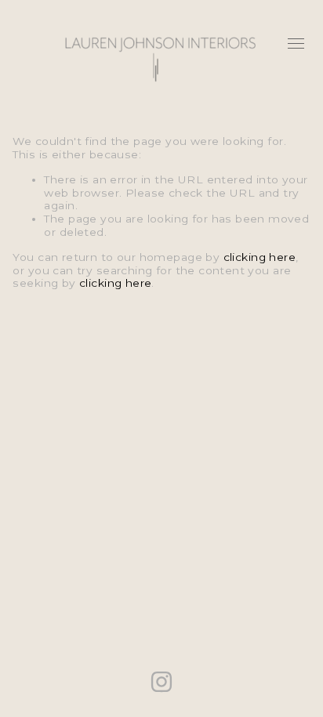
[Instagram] (161, 682)
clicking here (259, 257)
